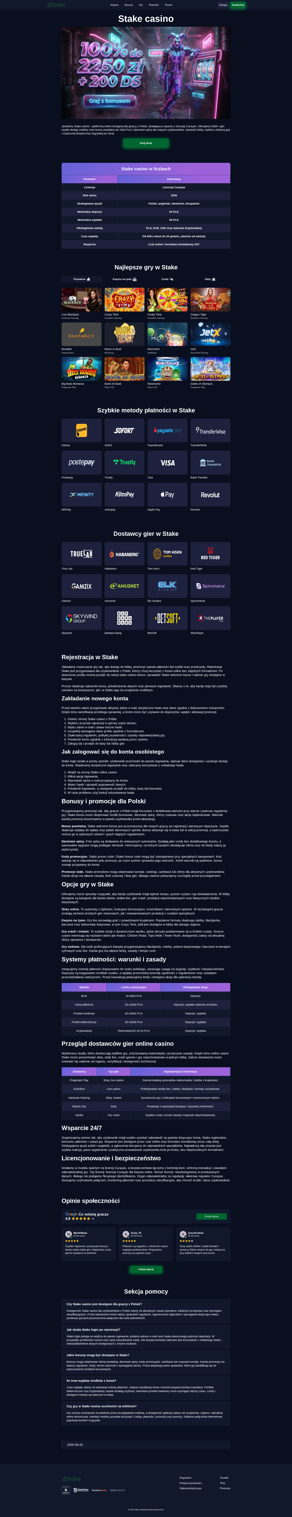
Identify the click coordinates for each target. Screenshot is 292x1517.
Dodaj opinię (212, 1216)
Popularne (79, 279)
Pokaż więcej (146, 1269)
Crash (165, 279)
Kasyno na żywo (122, 279)
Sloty (208, 279)
